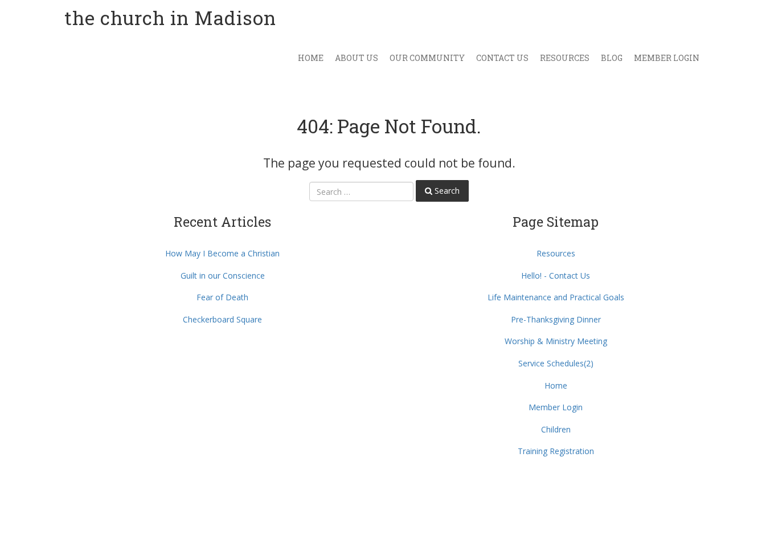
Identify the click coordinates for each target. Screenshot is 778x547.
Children (556, 429)
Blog (612, 57)
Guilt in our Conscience (223, 275)
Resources (564, 57)
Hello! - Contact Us (555, 275)
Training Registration (556, 451)
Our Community (427, 57)
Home (311, 57)
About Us (356, 57)
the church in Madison (170, 17)
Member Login (666, 57)
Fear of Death (222, 297)
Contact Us (502, 57)
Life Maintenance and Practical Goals (556, 297)
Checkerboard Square (222, 319)
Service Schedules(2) (555, 363)
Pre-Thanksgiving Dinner (556, 319)
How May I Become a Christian (222, 253)
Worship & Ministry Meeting (556, 341)
